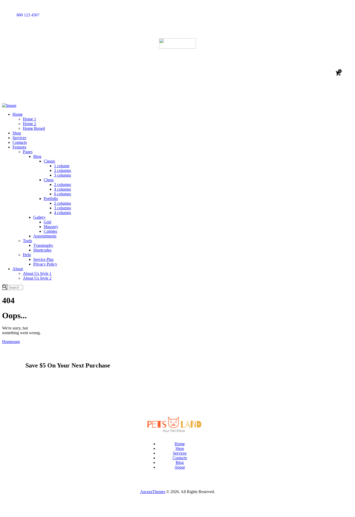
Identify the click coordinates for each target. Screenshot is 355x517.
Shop (179, 448)
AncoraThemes (152, 491)
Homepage (11, 341)
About (179, 467)
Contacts (180, 458)
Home (180, 444)
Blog (180, 462)
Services (180, 453)
